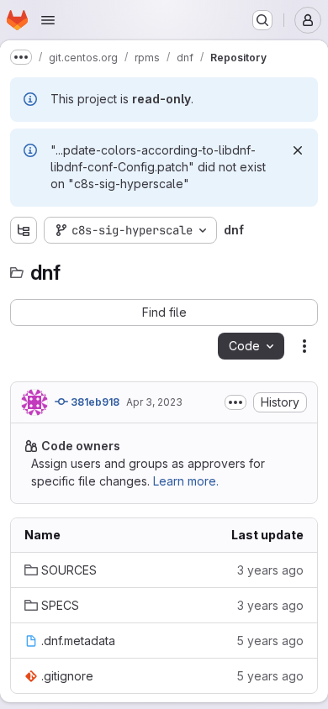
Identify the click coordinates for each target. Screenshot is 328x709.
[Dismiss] (298, 150)
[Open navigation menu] (47, 20)
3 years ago (270, 570)
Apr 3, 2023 (154, 402)
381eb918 (93, 402)
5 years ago (270, 640)
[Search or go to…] (262, 20)
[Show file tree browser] (23, 230)
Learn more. (186, 481)
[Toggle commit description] (235, 402)
